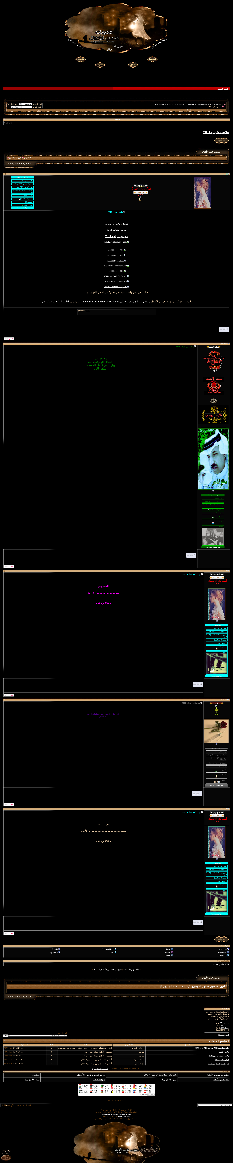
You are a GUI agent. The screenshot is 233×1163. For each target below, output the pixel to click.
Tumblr (167, 956)
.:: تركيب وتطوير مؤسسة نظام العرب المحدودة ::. (116, 1114)
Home (18, 1105)
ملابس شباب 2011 (216, 132)
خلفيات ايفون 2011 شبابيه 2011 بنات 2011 (212, 1048)
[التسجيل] (133, 64)
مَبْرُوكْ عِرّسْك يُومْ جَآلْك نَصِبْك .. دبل (107, 969)
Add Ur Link (225, 1071)
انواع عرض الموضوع (15, 157)
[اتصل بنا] (100, 64)
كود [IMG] (225, 1028)
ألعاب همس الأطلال (221, 1080)
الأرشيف (10, 1105)
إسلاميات (36, 1075)
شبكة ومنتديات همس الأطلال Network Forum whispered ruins (205, 104)
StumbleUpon (108, 949)
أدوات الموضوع (28, 157)
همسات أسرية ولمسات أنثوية (178, 104)
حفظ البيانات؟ (13, 104)
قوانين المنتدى (223, 1035)
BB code (223, 1023)
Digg (168, 949)
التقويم (39, 110)
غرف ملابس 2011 (222, 1060)
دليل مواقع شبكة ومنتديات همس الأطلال (160, 1075)
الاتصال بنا (27, 1105)
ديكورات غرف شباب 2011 (218, 1064)
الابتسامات (225, 1026)
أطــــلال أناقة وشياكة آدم (162, 104)
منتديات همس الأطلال (217, 1074)
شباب (108, 223)
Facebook (222, 952)
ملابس (116, 223)
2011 (125, 223)
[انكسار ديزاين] (6, 1157)
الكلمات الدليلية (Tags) (222, 961)
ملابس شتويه (224, 1052)
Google (55, 949)
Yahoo (167, 952)
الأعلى (3, 1105)
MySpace (54, 952)
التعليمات (111, 110)
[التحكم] (80, 59)
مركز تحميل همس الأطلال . (90, 1074)
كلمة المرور (37, 107)
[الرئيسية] (152, 59)
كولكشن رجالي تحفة (131, 969)
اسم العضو (37, 104)
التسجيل (189, 110)
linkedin (223, 956)
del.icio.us (222, 949)
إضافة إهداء (8, 123)
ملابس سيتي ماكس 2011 (219, 1056)
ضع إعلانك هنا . (169, 1079)
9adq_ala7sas (124, 1116)
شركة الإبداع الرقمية (100, 1069)
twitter (111, 952)
